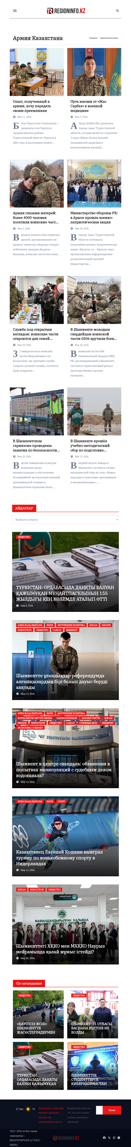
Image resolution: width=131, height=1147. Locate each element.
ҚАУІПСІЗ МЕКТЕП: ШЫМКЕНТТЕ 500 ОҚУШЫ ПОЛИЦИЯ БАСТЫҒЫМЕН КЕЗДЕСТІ (65, 596)
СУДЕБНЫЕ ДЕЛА (43, 718)
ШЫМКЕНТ (63, 718)
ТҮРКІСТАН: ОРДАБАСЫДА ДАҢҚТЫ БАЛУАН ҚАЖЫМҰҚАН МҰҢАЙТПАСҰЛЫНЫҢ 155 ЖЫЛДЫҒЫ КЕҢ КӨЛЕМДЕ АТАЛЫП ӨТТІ (38, 1086)
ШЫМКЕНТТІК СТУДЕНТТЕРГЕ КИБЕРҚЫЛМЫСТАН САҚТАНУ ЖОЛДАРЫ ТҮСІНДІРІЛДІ (89, 1083)
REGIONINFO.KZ (19, 1140)
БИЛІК (63, 625)
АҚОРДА (22, 625)
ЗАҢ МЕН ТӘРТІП (52, 713)
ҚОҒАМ (107, 625)
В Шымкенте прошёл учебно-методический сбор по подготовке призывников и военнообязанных (90, 449)
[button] (114, 571)
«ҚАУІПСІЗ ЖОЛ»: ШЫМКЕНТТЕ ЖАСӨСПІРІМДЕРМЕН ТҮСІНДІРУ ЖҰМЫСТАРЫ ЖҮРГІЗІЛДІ (36, 1034)
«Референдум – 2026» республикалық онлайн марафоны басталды (58, 684)
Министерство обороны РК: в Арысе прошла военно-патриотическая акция (94, 217)
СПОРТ (69, 806)
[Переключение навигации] (15, 11)
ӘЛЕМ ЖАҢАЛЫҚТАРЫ (43, 625)
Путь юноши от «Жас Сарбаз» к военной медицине (88, 106)
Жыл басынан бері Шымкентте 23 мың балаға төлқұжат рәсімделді (59, 949)
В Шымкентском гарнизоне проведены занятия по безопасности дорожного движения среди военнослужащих (35, 449)
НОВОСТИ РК (38, 629)
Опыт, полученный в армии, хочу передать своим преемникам (32, 106)
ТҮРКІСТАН (84, 806)
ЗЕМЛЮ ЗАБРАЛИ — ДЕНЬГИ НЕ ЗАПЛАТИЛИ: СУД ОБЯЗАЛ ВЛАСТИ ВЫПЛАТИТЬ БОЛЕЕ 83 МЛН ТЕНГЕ (55, 769)
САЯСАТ (70, 629)
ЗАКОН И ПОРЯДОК (28, 713)
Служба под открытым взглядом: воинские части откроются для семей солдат (35, 336)
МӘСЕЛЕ (22, 629)
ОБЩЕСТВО (24, 536)
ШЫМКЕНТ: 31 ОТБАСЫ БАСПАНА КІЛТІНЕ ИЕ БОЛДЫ (91, 1028)
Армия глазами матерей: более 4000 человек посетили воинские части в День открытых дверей (35, 220)
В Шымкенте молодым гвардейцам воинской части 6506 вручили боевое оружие (94, 336)
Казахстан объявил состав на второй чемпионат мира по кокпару (56, 860)
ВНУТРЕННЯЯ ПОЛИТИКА (84, 625)
